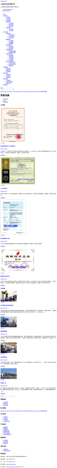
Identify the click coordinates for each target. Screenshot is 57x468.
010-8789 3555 (6, 10)
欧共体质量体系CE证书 (5, 238)
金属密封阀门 (9, 49)
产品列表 (5, 32)
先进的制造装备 (4, 357)
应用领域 (5, 67)
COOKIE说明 (6, 421)
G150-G (36, 91)
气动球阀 (11, 58)
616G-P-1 (5, 91)
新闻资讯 (8, 21)
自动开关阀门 (9, 54)
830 (30, 91)
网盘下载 (8, 83)
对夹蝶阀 (11, 42)
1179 (6, 191)
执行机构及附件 (10, 61)
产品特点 (8, 18)
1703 (6, 334)
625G (33, 91)
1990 (6, 385)
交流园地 (8, 20)
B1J (20, 91)
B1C (11, 91)
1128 (6, 148)
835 (6, 279)
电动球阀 (11, 55)
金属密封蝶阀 (12, 52)
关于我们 (5, 15)
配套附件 (11, 65)
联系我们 (5, 84)
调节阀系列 (9, 45)
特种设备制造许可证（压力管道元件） (8, 146)
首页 (4, 14)
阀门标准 (8, 76)
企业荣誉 (11, 29)
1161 (6, 241)
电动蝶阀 (11, 56)
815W (8, 91)
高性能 (45, 91)
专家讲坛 (8, 74)
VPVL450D (26, 91)
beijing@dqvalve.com (8, 9)
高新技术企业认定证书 (5, 276)
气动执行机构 (12, 62)
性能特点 (8, 77)
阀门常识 (5, 73)
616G (22, 91)
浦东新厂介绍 (3, 382)
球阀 (42, 91)
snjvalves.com (12, 466)
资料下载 (5, 78)
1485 (6, 359)
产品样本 (8, 80)
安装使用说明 (9, 81)
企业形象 (11, 30)
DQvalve (3, 148)
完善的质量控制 (4, 331)
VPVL (14, 91)
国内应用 (8, 68)
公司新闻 (11, 23)
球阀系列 (8, 33)
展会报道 (11, 24)
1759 (6, 308)
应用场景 (8, 71)
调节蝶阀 (11, 48)
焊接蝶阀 (11, 43)
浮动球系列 (11, 36)
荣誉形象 (8, 27)
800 (1, 91)
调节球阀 (11, 46)
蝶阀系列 (8, 39)
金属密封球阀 (12, 51)
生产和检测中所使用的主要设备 (7, 305)
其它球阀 (11, 37)
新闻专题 (11, 26)
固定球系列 (11, 34)
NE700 (17, 91)
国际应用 (8, 70)
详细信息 (3, 155)
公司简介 (8, 17)
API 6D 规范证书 (4, 188)
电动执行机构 (12, 64)
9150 (39, 91)
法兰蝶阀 (11, 40)
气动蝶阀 (11, 59)
